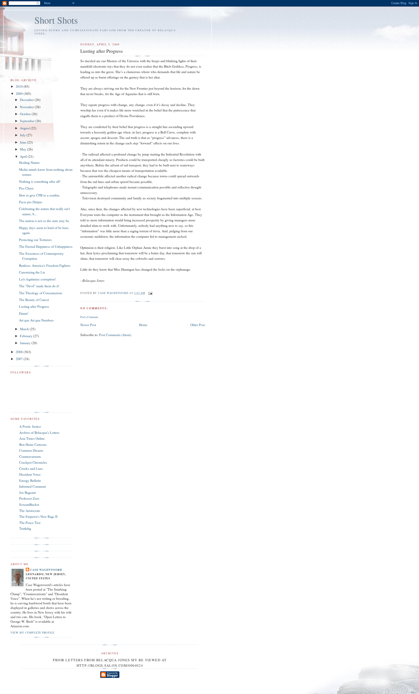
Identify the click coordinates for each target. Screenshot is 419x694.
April (24, 156)
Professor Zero (29, 498)
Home (143, 324)
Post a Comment (89, 317)
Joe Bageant (27, 492)
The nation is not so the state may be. (44, 220)
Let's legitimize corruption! (37, 279)
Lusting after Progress (34, 306)
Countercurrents (30, 456)
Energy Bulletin (30, 480)
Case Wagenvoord (46, 570)
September (27, 120)
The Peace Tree (30, 522)
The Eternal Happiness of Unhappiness (45, 246)
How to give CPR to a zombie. (39, 195)
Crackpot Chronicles (33, 462)
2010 (20, 86)
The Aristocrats (29, 510)
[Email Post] (150, 293)
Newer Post (88, 324)
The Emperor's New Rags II (38, 516)
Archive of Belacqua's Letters (39, 432)
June (23, 142)
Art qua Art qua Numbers (36, 320)
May (23, 149)
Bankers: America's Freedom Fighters (44, 265)
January (25, 342)
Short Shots (56, 20)
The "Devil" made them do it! (39, 286)
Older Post (197, 324)
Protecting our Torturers (35, 239)
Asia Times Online (32, 438)
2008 (20, 351)
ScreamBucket (29, 504)
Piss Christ (26, 188)
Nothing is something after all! (39, 181)
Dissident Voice (30, 474)
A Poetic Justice (30, 426)
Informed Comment (32, 486)
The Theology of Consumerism (40, 293)
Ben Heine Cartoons (33, 444)
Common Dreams (31, 450)
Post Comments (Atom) (115, 334)
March (25, 328)
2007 (20, 358)
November (27, 106)
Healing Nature (29, 162)
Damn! (23, 313)
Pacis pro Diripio (30, 202)
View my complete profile (32, 632)
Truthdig (25, 528)
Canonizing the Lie (32, 272)
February (26, 335)
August (25, 128)
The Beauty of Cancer (34, 299)
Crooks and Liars (31, 468)
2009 (20, 93)
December (27, 99)
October (26, 113)
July (23, 135)
